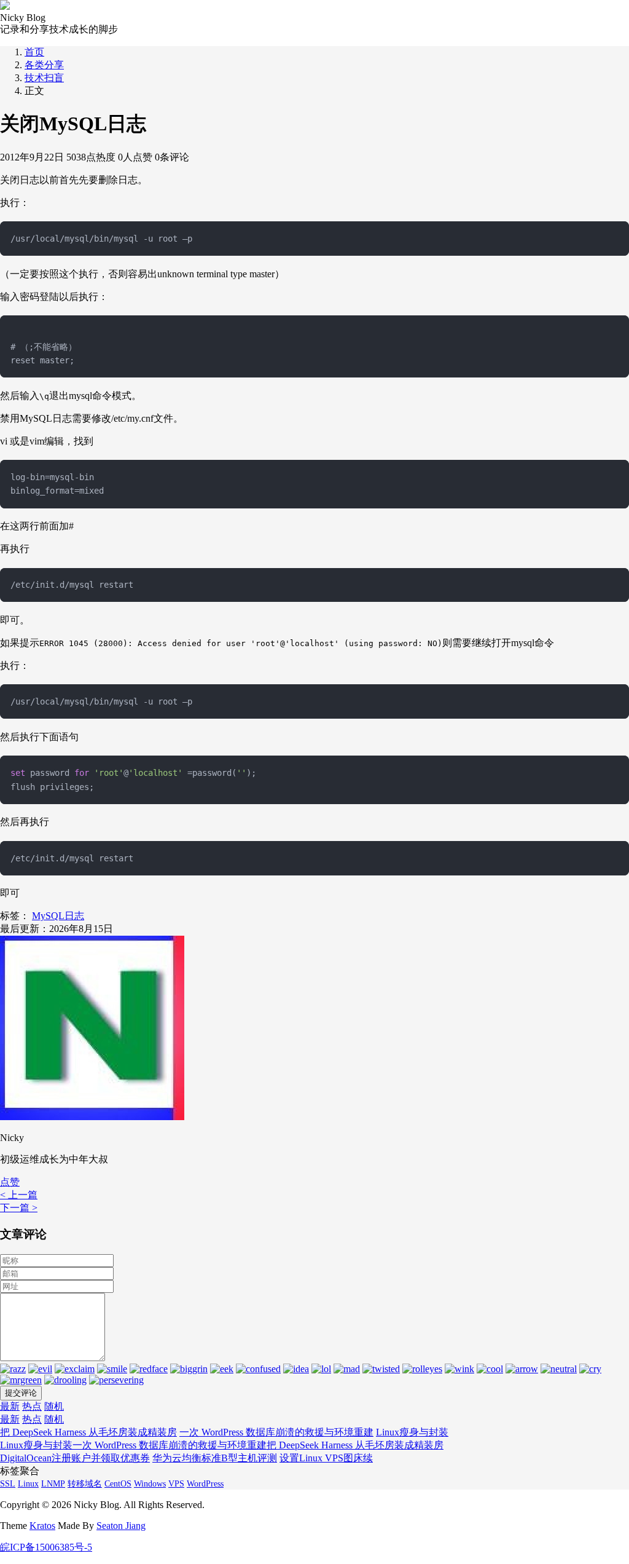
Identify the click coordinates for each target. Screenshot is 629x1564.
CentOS (117, 1483)
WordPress (205, 1483)
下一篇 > (18, 1208)
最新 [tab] (10, 1406)
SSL (7, 1483)
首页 (34, 52)
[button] (10, 1182)
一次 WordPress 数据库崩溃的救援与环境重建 (276, 1432)
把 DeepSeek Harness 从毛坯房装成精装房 (88, 1432)
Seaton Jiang (121, 1525)
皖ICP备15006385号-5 (46, 1547)
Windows (150, 1483)
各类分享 (44, 65)
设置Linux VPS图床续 (326, 1458)
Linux (28, 1483)
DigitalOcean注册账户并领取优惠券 (75, 1458)
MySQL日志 (58, 915)
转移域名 (85, 1483)
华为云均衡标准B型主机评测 (214, 1458)
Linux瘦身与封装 (412, 1432)
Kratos (42, 1525)
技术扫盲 (44, 78)
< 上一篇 (18, 1195)
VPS (176, 1483)
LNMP (53, 1483)
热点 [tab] (32, 1406)
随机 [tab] (54, 1406)
